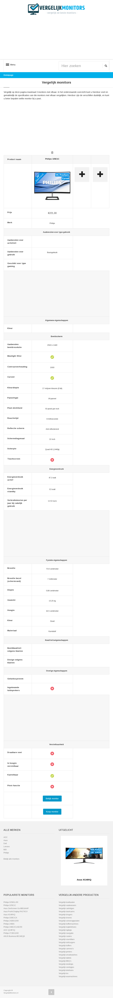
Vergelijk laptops (65, 930)
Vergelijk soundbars (66, 939)
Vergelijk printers (65, 952)
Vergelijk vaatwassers (67, 905)
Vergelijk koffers (65, 946)
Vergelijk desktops (66, 964)
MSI (5, 850)
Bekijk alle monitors (11, 859)
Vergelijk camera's (66, 949)
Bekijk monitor (52, 798)
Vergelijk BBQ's (65, 961)
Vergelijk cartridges (66, 908)
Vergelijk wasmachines (68, 976)
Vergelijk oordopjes (66, 967)
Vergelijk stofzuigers (67, 942)
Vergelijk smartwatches (68, 955)
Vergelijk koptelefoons (67, 927)
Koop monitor (52, 811)
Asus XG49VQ (9, 915)
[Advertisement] (56, 38)
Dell (5, 843)
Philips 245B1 (9, 924)
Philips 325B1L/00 (11, 902)
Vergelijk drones (65, 918)
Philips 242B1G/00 (11, 921)
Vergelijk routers (65, 936)
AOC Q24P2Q (9, 930)
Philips (6, 853)
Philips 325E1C (52, 159)
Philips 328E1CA (10, 918)
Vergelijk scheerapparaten (69, 921)
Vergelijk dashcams (66, 912)
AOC (6, 837)
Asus (6, 840)
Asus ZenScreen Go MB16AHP (16, 908)
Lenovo (7, 847)
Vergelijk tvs (63, 973)
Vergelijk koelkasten (67, 902)
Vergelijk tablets (65, 958)
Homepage (8, 75)
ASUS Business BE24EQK (14, 936)
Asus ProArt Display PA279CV (16, 912)
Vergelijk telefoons (66, 970)
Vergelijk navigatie (66, 933)
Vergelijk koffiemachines (68, 924)
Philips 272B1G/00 (11, 933)
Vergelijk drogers (65, 915)
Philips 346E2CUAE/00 (13, 927)
